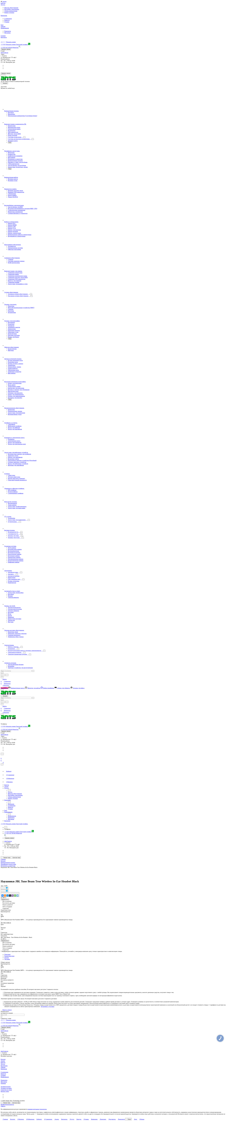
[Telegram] (17, 895)
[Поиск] (2, 754)
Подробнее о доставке (47, 1006)
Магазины (4, 1082)
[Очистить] (33, 671)
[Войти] (1, 756)
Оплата (6, 957)
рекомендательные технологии (37, 1109)
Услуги (3, 1064)
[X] (10, 895)
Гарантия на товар (6, 1090)
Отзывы (3, 1075)
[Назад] (9, 790)
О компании (4, 1072)
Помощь (3, 1083)
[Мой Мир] (7, 895)
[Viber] (12, 895)
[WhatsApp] (15, 895)
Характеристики (9, 956)
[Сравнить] (4, 890)
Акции (3, 1061)
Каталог (3, 1059)
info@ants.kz (4, 52)
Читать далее (30, 1114)
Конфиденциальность (7, 1104)
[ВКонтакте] (2, 895)
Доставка (7, 959)
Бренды (3, 1062)
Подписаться (4, 899)
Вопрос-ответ (5, 1091)
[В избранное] (4, 888)
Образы (3, 1067)
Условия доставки (6, 1088)
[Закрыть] (2, 764)
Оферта (3, 1106)
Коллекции (4, 1065)
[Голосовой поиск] (3, 675)
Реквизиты (4, 1080)
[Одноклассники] (5, 895)
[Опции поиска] (2, 673)
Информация (5, 1077)
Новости (3, 1073)
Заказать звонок (5, 49)
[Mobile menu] (2, 714)
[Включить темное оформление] (3, 75)
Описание (7, 954)
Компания (4, 1069)
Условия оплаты (6, 1086)
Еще (10, 142)
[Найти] (6, 675)
